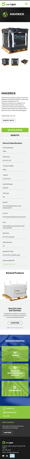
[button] (8, 327)
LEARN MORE (15, 323)
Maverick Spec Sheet (9, 264)
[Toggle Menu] (26, 4)
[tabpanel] (15, 204)
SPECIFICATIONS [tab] (15, 130)
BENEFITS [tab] (15, 135)
